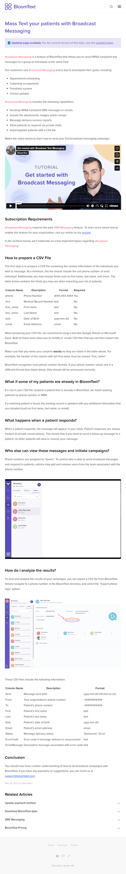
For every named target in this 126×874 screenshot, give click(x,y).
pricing (86, 232)
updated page (104, 43)
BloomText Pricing (16, 828)
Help (51, 845)
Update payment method (20, 803)
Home (74, 845)
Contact (62, 845)
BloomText (57, 865)
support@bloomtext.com (20, 776)
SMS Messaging (15, 819)
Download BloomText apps (21, 811)
